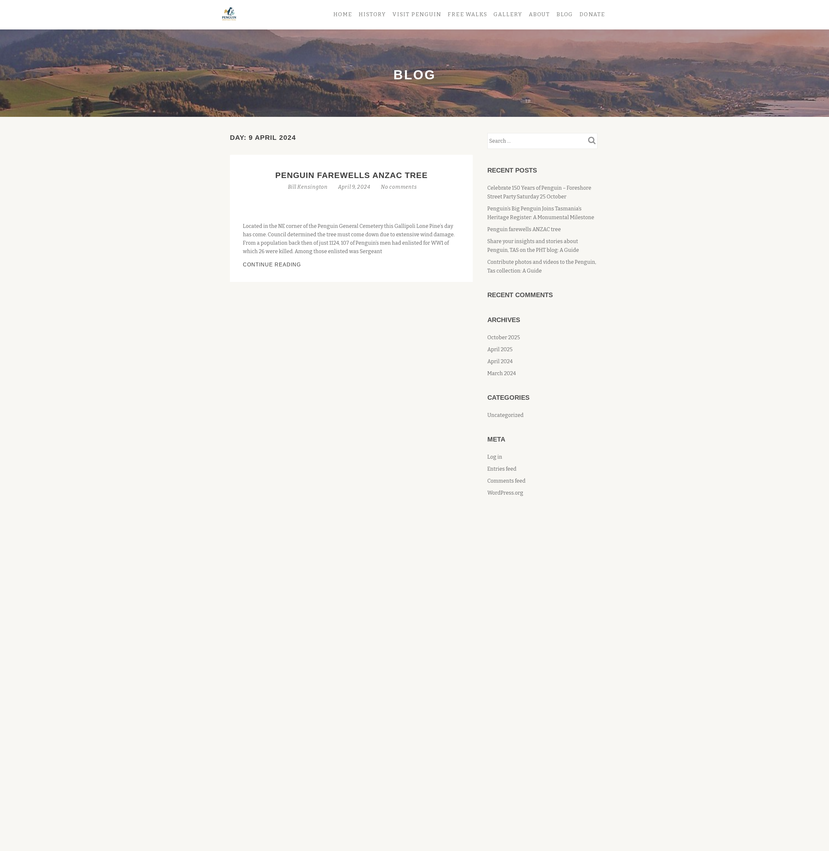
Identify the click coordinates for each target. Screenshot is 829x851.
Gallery (508, 14)
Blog (564, 14)
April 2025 (500, 349)
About (539, 14)
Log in (494, 457)
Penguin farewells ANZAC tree (351, 175)
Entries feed (502, 469)
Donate (592, 14)
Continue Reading (289, 265)
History (372, 14)
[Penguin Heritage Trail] (230, 14)
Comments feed (506, 481)
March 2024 (501, 373)
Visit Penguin (416, 14)
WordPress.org (505, 493)
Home (342, 14)
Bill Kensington (308, 187)
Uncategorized (505, 415)
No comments (399, 187)
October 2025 (503, 337)
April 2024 (500, 361)
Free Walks (467, 14)
